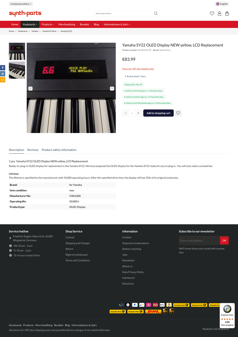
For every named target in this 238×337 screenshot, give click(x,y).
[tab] (16, 150)
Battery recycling (131, 248)
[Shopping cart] (227, 13)
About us (127, 266)
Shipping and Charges (78, 243)
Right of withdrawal (76, 254)
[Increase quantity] (138, 113)
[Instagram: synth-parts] (2, 73)
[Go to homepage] (25, 13)
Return (69, 248)
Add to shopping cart (158, 112)
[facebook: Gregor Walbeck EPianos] (2, 67)
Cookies (126, 237)
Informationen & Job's (84, 325)
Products (28, 325)
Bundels (58, 325)
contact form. (32, 255)
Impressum (128, 277)
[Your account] (219, 13)
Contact (70, 237)
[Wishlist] (212, 13)
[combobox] (124, 13)
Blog (67, 325)
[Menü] (233, 305)
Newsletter (128, 260)
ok (224, 240)
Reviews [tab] (33, 150)
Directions (128, 283)
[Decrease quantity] (125, 113)
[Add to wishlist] (178, 113)
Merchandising (43, 325)
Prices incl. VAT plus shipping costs (138, 68)
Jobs (124, 254)
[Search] (156, 13)
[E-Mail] (2, 79)
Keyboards (15, 325)
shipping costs (43, 329)
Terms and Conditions (78, 260)
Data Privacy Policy (133, 271)
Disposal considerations (135, 243)
